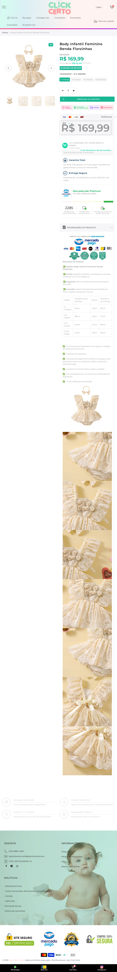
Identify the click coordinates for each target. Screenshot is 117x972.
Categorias (42, 17)
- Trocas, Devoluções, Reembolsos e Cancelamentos (28, 891)
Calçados (12, 25)
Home (5, 32)
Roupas (27, 17)
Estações (75, 17)
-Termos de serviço (12, 906)
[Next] (51, 68)
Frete (63, 861)
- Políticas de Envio (13, 886)
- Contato (8, 896)
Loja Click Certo (73, 960)
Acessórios (29, 25)
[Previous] (8, 68)
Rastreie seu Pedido (70, 866)
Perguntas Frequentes (71, 856)
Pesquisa (65, 851)
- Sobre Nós (9, 901)
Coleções (59, 17)
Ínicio (14, 17)
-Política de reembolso (14, 911)
